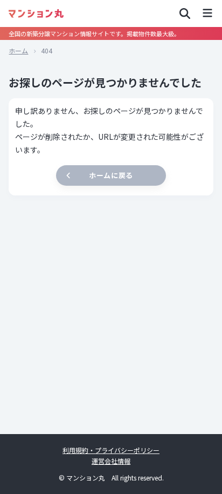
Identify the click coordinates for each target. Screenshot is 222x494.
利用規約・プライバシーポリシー (111, 450)
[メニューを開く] (207, 13)
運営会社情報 (111, 460)
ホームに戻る (111, 175)
